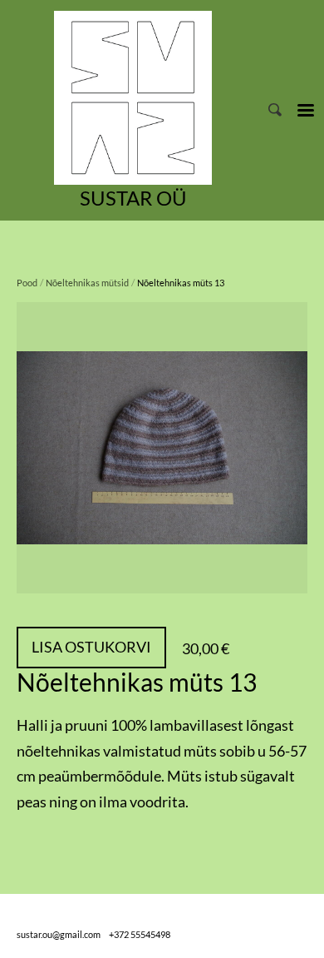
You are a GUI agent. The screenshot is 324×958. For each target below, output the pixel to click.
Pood (27, 282)
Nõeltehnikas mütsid (87, 282)
